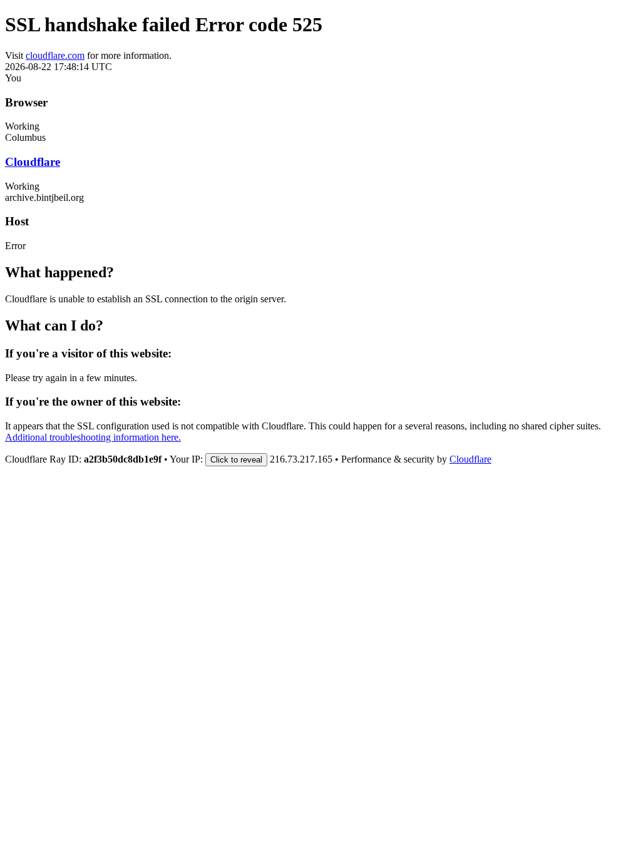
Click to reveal (236, 459)
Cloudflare (32, 161)
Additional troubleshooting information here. (93, 437)
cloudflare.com (55, 55)
